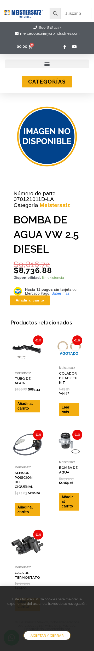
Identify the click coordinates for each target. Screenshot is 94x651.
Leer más (65, 409)
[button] (47, 64)
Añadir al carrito (30, 300)
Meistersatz (55, 205)
